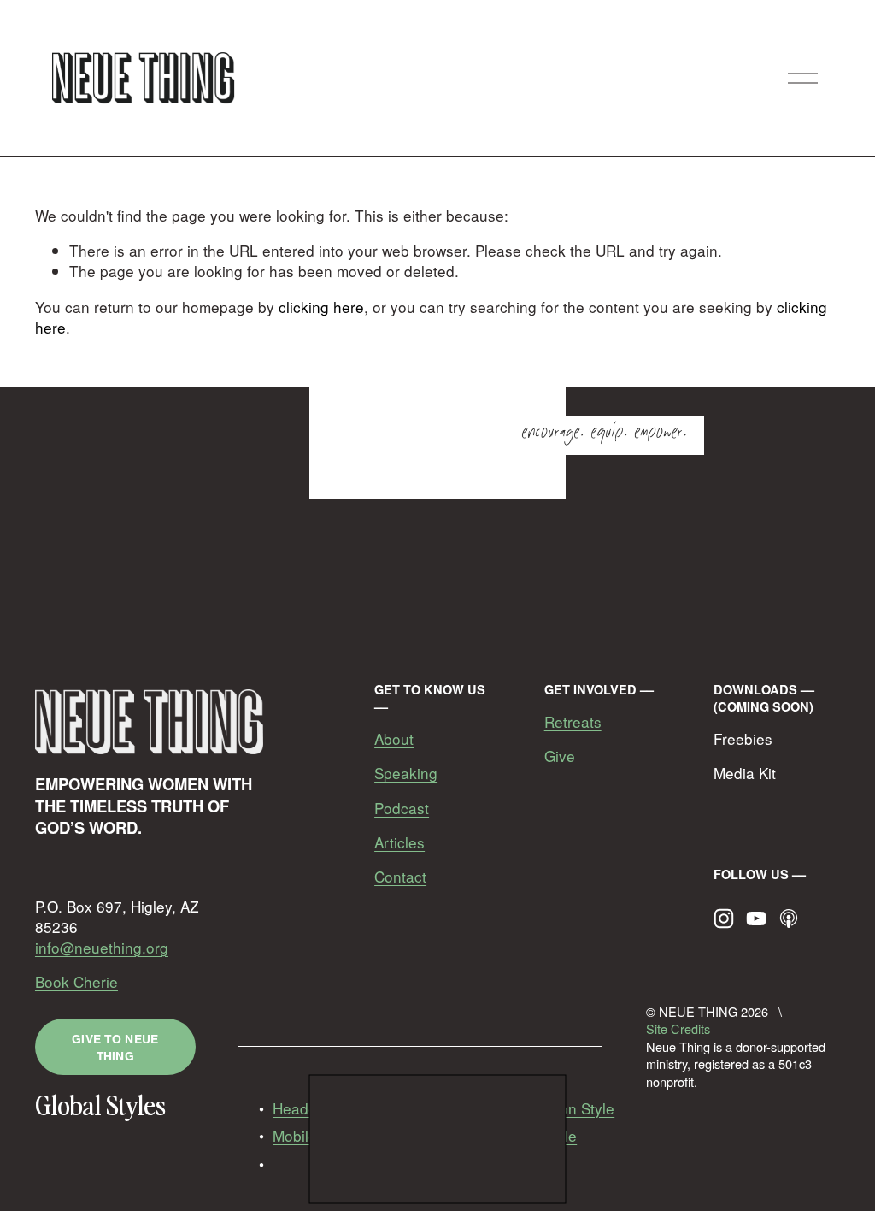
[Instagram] (724, 918)
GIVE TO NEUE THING (115, 1047)
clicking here (321, 306)
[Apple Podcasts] (788, 918)
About (394, 739)
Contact (400, 876)
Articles (399, 842)
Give (559, 756)
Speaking (406, 773)
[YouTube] (756, 918)
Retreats (573, 722)
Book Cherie (76, 982)
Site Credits (678, 1028)
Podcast (401, 808)
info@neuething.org (101, 947)
